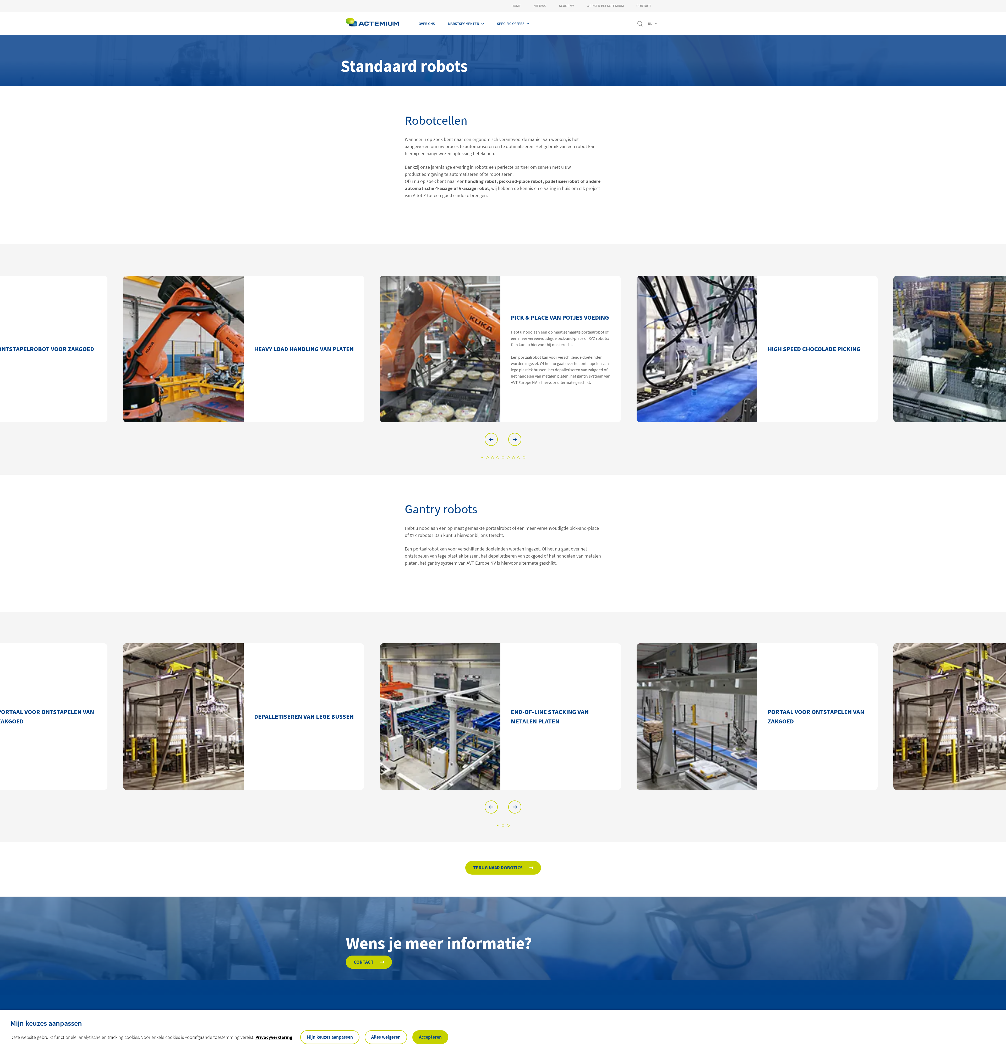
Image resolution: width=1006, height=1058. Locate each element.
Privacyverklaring (273, 1037)
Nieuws (539, 5)
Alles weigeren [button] (386, 1037)
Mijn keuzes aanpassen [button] (330, 1037)
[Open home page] (372, 23)
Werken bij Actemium (605, 5)
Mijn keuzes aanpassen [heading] (46, 1023)
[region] (503, 349)
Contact (643, 5)
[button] (491, 439)
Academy (566, 5)
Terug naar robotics (498, 868)
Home (516, 5)
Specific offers (510, 23)
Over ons (427, 23)
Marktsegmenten (463, 23)
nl (650, 23)
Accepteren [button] (430, 1037)
